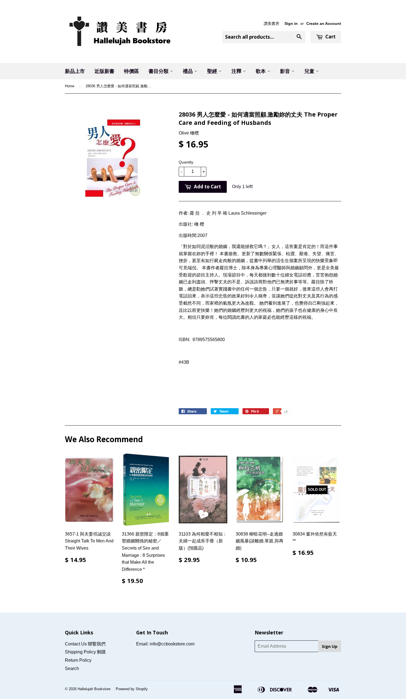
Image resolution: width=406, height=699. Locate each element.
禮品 (188, 71)
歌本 (261, 71)
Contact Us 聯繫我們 (85, 644)
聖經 (212, 71)
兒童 (310, 71)
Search (72, 668)
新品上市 (75, 71)
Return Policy (78, 660)
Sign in (291, 24)
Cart (330, 36)
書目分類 (159, 71)
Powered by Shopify (132, 689)
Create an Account (323, 24)
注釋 (237, 71)
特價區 (131, 71)
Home (69, 86)
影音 (285, 71)
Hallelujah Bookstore (94, 689)
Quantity (186, 162)
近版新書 (104, 71)
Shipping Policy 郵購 (85, 652)
